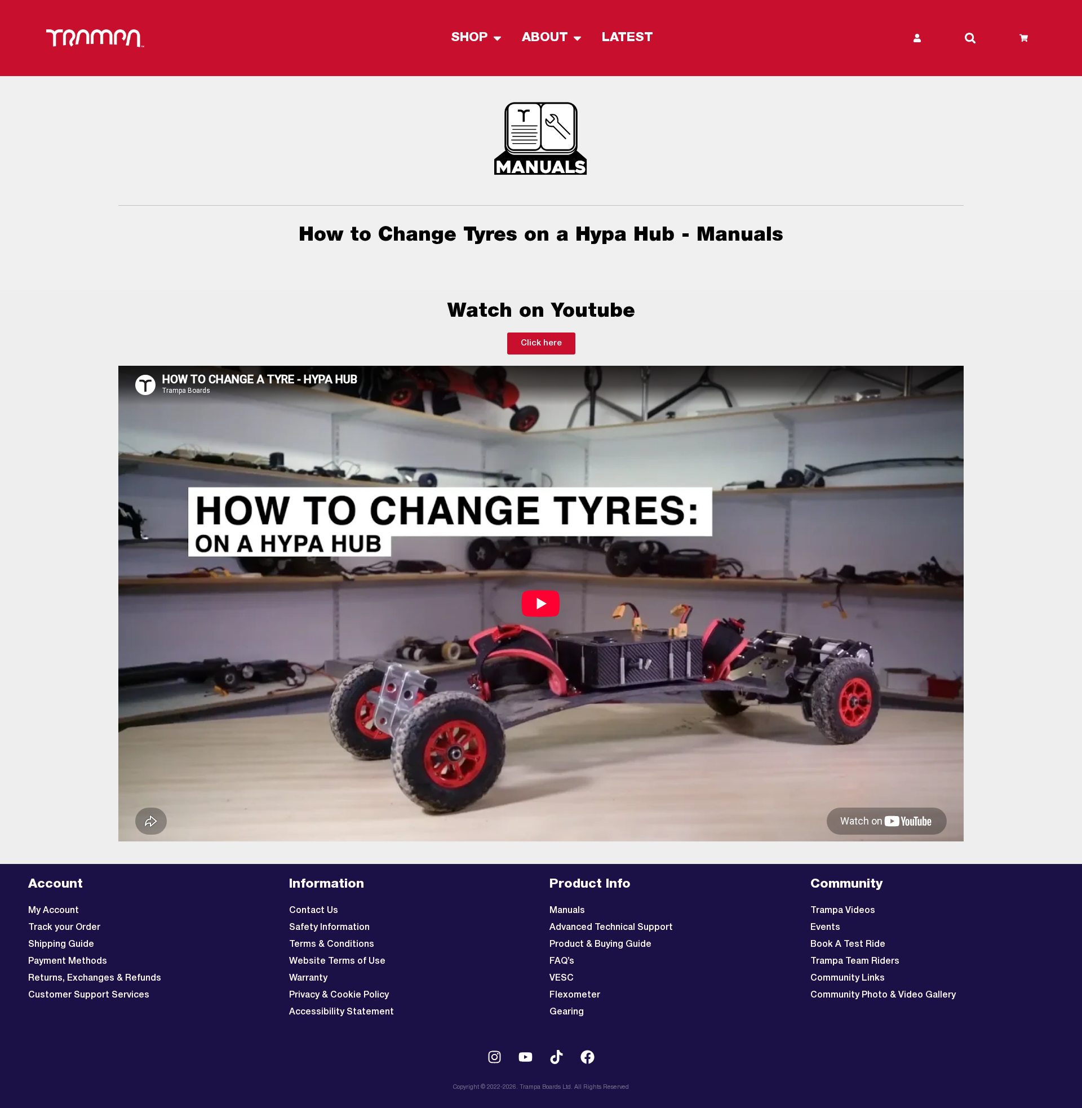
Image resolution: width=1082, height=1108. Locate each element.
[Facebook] (588, 1057)
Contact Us (313, 911)
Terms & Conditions (331, 945)
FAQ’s (561, 961)
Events (825, 928)
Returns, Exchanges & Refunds (94, 978)
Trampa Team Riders (854, 961)
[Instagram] (495, 1057)
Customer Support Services (88, 995)
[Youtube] (526, 1057)
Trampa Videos (842, 911)
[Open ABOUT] (577, 38)
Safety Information (329, 928)
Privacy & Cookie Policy (339, 995)
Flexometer (574, 995)
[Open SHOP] (497, 38)
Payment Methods (67, 961)
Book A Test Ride (847, 945)
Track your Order (64, 928)
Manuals (567, 911)
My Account (53, 911)
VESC (561, 978)
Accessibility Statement (341, 1012)
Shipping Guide (61, 945)
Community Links (847, 978)
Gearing (566, 1012)
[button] (970, 38)
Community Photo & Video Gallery (883, 995)
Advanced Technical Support (611, 928)
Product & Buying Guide (600, 945)
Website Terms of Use (337, 961)
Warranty (308, 978)
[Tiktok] (557, 1057)
